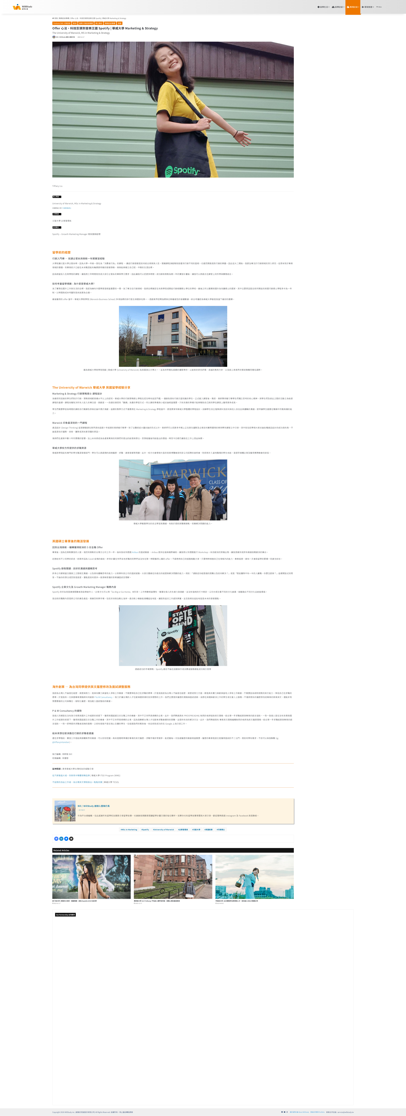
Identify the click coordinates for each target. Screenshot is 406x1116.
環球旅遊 (368, 6)
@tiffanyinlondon (60, 742)
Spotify (145, 829)
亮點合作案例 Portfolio (317, 1112)
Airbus (135, 552)
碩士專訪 (98, 23)
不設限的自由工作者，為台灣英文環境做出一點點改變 (77, 782)
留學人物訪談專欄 (86, 23)
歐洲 (74, 23)
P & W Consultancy (103, 697)
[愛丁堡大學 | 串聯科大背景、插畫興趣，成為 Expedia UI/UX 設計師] (91, 877)
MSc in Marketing (129, 829)
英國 (119, 23)
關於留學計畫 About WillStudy (299, 1112)
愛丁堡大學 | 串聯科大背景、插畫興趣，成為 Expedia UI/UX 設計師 (74, 901)
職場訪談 (353, 6)
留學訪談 (339, 6)
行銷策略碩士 (66, 208)
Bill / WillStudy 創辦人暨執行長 (65, 37)
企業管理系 (183, 829)
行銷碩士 (221, 829)
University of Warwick (164, 829)
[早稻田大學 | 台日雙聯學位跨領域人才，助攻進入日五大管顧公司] (254, 877)
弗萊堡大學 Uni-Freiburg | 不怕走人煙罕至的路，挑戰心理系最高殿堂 (157, 901)
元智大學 (196, 829)
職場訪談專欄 (64, 18)
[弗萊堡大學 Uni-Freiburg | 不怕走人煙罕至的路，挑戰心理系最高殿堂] (173, 877)
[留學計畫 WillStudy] (17, 7)
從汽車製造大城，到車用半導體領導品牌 (71, 775)
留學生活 (324, 6)
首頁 (56, 18)
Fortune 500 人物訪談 (61, 23)
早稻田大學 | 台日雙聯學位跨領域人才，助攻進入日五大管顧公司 (236, 901)
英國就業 (209, 829)
